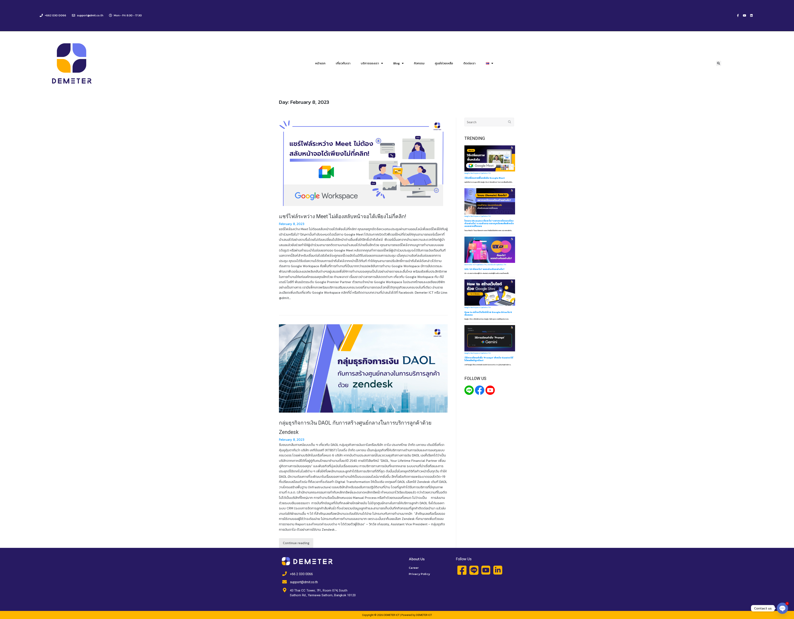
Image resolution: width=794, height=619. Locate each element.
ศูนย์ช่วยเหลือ (444, 63)
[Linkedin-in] (497, 570)
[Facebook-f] (738, 15)
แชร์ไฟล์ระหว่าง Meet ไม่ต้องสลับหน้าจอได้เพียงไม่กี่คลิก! (342, 216)
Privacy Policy (419, 573)
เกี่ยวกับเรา (343, 63)
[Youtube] (744, 15)
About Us (417, 559)
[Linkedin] (751, 15)
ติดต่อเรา (469, 63)
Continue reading (296, 542)
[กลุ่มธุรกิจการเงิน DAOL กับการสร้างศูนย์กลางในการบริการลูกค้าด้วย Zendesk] (363, 368)
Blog (396, 63)
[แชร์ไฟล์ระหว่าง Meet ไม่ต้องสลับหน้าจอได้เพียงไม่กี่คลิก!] (363, 162)
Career (414, 567)
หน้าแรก (320, 63)
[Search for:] (489, 122)
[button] (718, 63)
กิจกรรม (419, 63)
